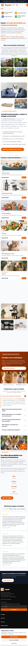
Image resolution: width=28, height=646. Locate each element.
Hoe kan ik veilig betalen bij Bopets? (11, 429)
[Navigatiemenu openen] (13, 5)
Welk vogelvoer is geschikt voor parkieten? (10, 425)
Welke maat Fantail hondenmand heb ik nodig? (12, 410)
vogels (21, 36)
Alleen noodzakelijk (14, 640)
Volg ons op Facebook (6, 599)
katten (17, 36)
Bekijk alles (23, 157)
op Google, (14, 509)
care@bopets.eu (12, 596)
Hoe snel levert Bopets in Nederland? (11, 396)
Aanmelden (14, 609)
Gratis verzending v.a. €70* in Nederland (9, 0)
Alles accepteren (14, 636)
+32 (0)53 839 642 (5, 596)
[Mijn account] (22, 5)
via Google (8, 527)
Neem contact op (8, 580)
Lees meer (3, 35)
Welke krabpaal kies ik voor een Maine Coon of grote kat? (11, 415)
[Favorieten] (25, 5)
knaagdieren (4, 38)
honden (13, 36)
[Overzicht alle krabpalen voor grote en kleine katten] (14, 311)
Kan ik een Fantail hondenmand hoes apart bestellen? (11, 420)
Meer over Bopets (7, 498)
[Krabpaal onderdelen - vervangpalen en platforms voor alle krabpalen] (7, 325)
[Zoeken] (20, 5)
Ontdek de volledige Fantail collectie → (12, 149)
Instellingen (14, 643)
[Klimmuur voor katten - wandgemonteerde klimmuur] (20, 325)
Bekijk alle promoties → (9, 368)
